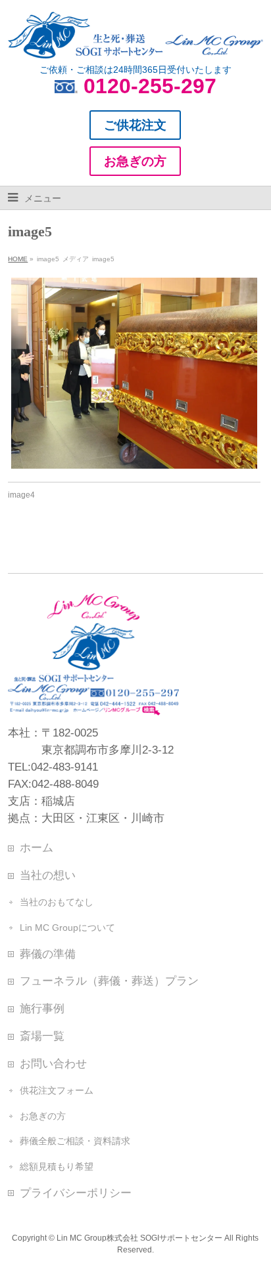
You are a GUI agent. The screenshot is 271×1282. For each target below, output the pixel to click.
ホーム (36, 847)
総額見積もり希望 (56, 1166)
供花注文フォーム (56, 1090)
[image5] (134, 373)
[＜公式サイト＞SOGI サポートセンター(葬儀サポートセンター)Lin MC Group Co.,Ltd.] (135, 43)
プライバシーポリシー (76, 1192)
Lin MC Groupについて (67, 927)
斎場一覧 (42, 1035)
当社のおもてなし (56, 902)
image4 (21, 495)
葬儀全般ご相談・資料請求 (75, 1141)
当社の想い (48, 875)
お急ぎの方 (43, 1116)
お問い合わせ (53, 1063)
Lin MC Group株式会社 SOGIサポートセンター (139, 1238)
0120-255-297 (150, 86)
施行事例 (42, 1008)
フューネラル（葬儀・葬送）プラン (109, 980)
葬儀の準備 (48, 953)
